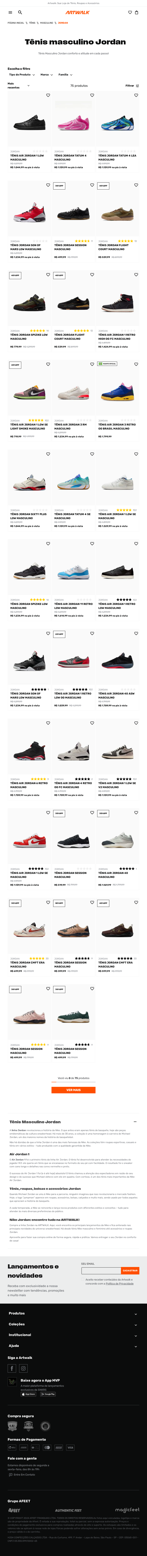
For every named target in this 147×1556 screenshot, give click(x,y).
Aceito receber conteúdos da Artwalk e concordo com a (110, 1281)
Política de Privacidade (120, 1283)
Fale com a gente (22, 1458)
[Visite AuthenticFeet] (68, 1511)
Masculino (46, 23)
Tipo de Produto (20, 74)
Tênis (32, 23)
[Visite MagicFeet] (127, 1512)
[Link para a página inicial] (16, 23)
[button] (18, 12)
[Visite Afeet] (14, 1512)
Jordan (63, 23)
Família (63, 74)
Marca (45, 74)
